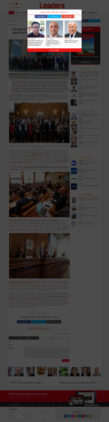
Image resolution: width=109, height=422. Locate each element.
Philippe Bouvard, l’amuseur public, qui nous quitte (72, 41)
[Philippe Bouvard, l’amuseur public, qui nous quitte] (73, 29)
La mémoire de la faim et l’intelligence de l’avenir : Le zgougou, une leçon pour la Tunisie (53, 43)
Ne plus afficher (54, 50)
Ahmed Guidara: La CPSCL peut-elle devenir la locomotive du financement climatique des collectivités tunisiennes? (35, 43)
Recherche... (74, 5)
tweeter (55, 16)
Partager (41, 16)
